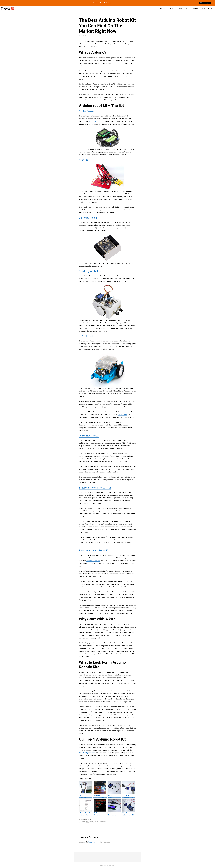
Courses (195, 8)
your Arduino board (93, 561)
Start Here (162, 8)
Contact (210, 8)
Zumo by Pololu (88, 218)
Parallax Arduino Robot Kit (94, 550)
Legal (203, 8)
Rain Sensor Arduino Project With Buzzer (93, 821)
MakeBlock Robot (89, 436)
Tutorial (170, 8)
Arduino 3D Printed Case (88, 823)
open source (105, 194)
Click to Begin (204, 3)
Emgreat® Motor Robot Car (95, 488)
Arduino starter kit (96, 121)
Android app (122, 414)
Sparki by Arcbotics (90, 271)
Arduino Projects (86, 819)
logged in (91, 842)
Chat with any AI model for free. (101, 3)
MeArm (83, 160)
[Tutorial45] (7, 8)
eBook (187, 8)
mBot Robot (86, 336)
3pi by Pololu (86, 111)
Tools (180, 8)
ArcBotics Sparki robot (87, 753)
